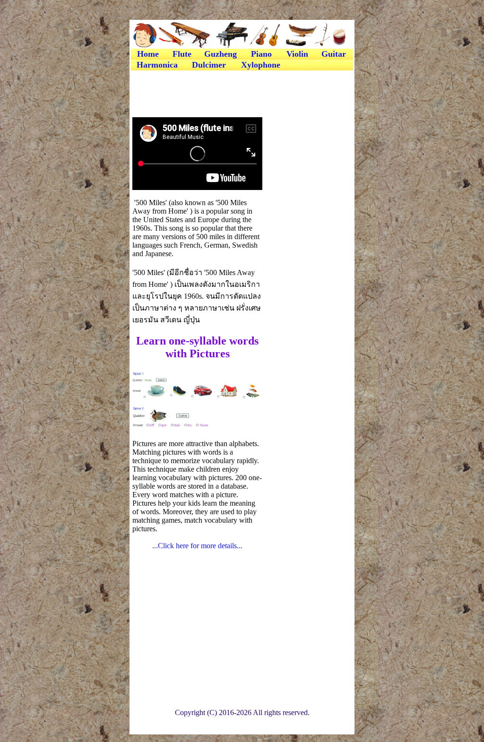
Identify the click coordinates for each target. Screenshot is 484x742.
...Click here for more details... (197, 546)
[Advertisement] (241, 93)
